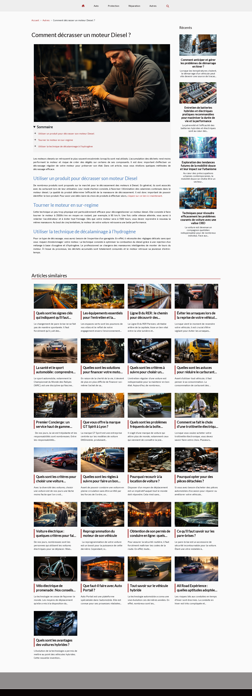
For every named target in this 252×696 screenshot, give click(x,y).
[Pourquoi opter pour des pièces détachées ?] (196, 459)
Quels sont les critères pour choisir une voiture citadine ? (56, 481)
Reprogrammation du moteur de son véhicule (100, 533)
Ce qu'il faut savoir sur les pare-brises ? (195, 533)
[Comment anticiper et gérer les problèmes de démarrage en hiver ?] (198, 45)
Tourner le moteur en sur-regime (55, 140)
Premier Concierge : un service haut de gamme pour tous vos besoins (53, 426)
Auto (96, 5)
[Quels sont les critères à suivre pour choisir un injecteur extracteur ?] (149, 350)
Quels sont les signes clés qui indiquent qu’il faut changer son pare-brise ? (54, 317)
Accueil (35, 20)
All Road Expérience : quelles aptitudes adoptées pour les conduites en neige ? (197, 592)
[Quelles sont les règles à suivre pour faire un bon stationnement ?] (102, 459)
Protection (113, 5)
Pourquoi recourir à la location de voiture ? (146, 479)
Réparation (134, 5)
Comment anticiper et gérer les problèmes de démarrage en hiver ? (198, 63)
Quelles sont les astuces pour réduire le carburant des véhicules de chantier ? (196, 371)
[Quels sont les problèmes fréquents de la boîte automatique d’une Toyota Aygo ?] (149, 405)
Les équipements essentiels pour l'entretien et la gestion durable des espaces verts (103, 319)
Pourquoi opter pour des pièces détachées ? (195, 479)
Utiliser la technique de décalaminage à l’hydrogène (65, 146)
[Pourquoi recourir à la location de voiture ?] (149, 459)
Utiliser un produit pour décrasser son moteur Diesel (66, 133)
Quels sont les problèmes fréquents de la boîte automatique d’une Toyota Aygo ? (149, 428)
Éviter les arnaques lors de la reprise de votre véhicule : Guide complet (197, 317)
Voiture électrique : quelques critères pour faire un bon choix (56, 535)
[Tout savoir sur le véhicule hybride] (149, 568)
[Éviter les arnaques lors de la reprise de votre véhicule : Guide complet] (196, 295)
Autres (152, 5)
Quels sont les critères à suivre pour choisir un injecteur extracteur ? (147, 371)
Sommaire (45, 127)
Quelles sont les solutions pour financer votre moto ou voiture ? (101, 371)
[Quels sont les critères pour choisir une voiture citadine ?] (55, 459)
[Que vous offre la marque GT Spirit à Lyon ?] (102, 405)
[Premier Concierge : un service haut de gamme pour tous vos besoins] (55, 405)
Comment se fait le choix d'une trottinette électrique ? (197, 426)
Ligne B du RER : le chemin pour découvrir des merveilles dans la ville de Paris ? (149, 319)
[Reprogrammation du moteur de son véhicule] (102, 514)
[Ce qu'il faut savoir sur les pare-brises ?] (196, 514)
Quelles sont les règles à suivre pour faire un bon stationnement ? (100, 481)
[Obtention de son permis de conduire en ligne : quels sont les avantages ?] (149, 514)
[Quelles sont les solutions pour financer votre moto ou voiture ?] (102, 350)
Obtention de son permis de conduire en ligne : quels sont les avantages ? (150, 535)
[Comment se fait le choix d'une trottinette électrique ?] (196, 405)
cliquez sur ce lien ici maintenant (144, 195)
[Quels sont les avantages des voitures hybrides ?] (55, 623)
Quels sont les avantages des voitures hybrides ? (54, 642)
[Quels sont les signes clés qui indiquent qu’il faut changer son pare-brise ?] (55, 295)
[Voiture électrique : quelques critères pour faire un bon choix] (55, 514)
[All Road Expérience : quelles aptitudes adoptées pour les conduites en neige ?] (196, 568)
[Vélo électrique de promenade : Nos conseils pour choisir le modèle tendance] (55, 568)
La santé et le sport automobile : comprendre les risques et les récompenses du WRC (54, 374)
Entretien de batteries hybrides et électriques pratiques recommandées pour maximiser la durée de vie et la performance (198, 114)
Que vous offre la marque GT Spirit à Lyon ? (101, 424)
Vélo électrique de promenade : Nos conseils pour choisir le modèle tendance (54, 592)
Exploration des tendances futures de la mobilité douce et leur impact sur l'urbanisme (198, 166)
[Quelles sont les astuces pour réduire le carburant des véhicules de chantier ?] (196, 350)
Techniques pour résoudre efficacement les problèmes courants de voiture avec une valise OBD (198, 218)
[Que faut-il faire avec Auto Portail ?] (102, 568)
